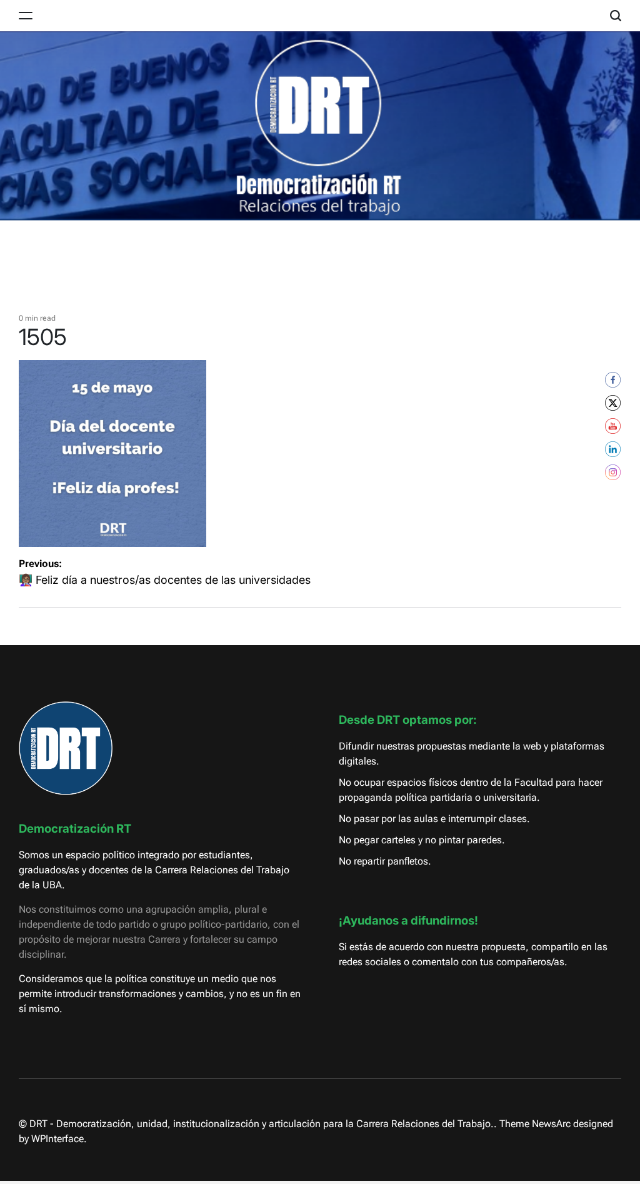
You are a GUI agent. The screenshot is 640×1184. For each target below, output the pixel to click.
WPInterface (57, 1139)
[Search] (615, 15)
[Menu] (25, 15)
